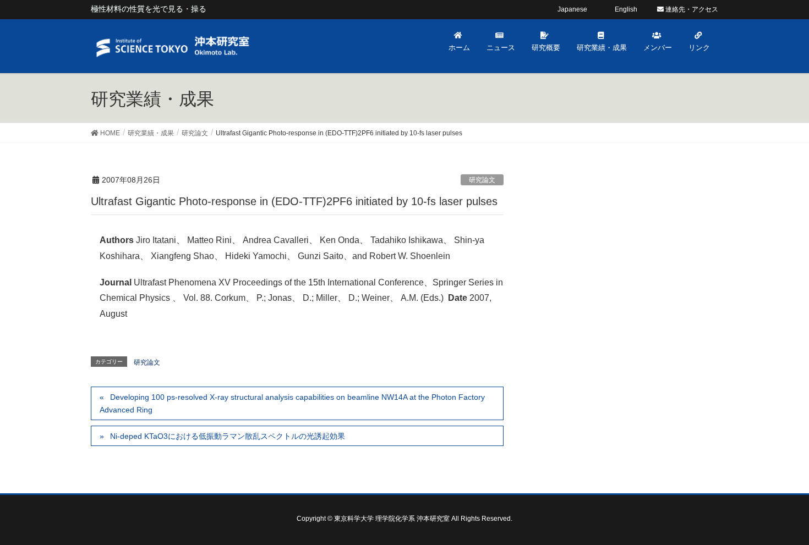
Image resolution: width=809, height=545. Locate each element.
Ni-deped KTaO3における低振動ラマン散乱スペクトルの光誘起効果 (227, 436)
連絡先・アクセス (691, 9)
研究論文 (482, 180)
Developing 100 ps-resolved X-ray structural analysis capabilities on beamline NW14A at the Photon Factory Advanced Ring (292, 403)
